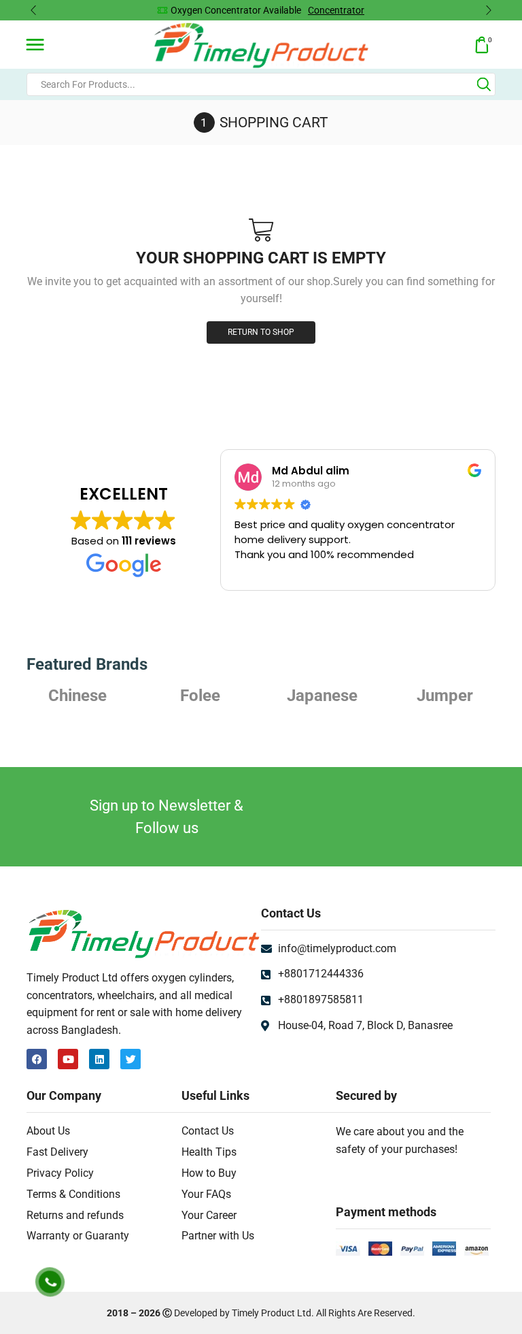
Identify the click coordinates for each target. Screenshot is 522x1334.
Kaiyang (444, 695)
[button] (33, 10)
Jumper (322, 695)
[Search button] (484, 84)
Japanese (199, 695)
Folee (78, 695)
